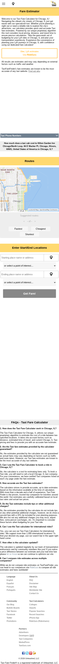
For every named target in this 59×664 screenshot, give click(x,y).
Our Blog (10, 604)
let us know (12, 554)
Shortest (29, 234)
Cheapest (41, 228)
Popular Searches (37, 611)
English (10, 580)
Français (10, 587)
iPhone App (34, 618)
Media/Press (24, 642)
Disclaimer (33, 583)
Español (10, 583)
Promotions (11, 621)
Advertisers (23, 632)
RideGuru (34, 567)
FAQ (31, 580)
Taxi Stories (12, 611)
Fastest (18, 228)
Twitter (9, 618)
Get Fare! (29, 293)
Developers (24, 636)
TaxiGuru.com (25, 645)
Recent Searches (36, 614)
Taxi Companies (26, 639)
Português (11, 590)
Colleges (33, 604)
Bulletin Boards (13, 608)
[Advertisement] (29, 101)
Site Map (33, 587)
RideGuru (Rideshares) (39, 621)
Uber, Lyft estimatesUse (29, 53)
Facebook (11, 614)
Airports (32, 608)
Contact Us (34, 593)
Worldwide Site (35, 590)
